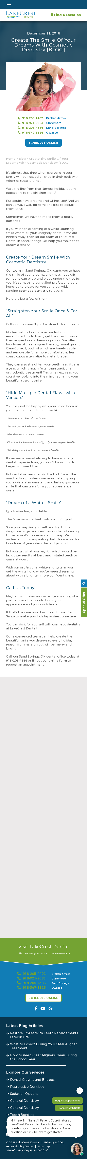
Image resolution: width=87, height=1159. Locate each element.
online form (58, 661)
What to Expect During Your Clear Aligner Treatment (40, 854)
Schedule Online (43, 143)
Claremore (53, 123)
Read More (14, 789)
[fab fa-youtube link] (42, 1008)
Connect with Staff (69, 1107)
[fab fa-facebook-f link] (36, 1008)
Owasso (52, 133)
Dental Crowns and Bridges (32, 1080)
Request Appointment (67, 1100)
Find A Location (67, 15)
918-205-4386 (32, 128)
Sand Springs (56, 128)
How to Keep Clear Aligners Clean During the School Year (42, 928)
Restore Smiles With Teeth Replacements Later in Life (40, 781)
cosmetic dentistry (33, 291)
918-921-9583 (32, 123)
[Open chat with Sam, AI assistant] (77, 1149)
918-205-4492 (32, 118)
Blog (22, 159)
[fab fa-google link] (50, 1008)
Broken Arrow (56, 118)
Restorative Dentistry (27, 1087)
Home (11, 159)
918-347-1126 (32, 133)
